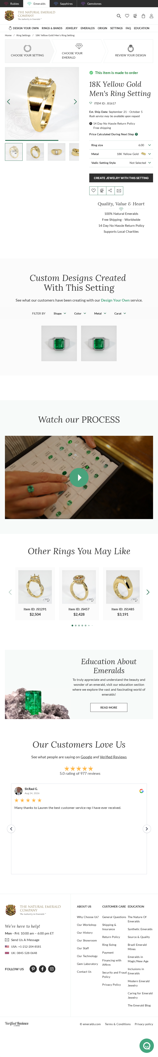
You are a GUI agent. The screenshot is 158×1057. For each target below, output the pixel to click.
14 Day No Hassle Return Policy (114, 123)
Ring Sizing (109, 944)
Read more (113, 708)
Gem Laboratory (87, 964)
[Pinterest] (33, 969)
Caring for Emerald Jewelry (140, 995)
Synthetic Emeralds (140, 929)
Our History (85, 932)
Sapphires (66, 3)
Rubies (14, 3)
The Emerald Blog (139, 1005)
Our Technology (87, 956)
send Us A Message (25, 940)
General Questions (114, 917)
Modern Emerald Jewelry (139, 983)
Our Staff (83, 948)
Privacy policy (144, 1024)
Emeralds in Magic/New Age (138, 959)
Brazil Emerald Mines (137, 947)
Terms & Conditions (118, 1024)
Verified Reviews (113, 757)
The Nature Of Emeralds (137, 919)
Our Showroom (87, 940)
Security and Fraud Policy (114, 974)
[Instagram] (52, 969)
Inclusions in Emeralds (136, 971)
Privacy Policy (111, 984)
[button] (75, 101)
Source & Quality (139, 937)
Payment (108, 952)
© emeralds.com (90, 1024)
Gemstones (94, 3)
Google (86, 757)
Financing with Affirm (111, 962)
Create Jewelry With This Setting (121, 178)
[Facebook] (42, 969)
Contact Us (84, 971)
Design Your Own (115, 300)
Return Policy (111, 937)
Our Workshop (86, 924)
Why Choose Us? (88, 917)
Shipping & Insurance (109, 927)
